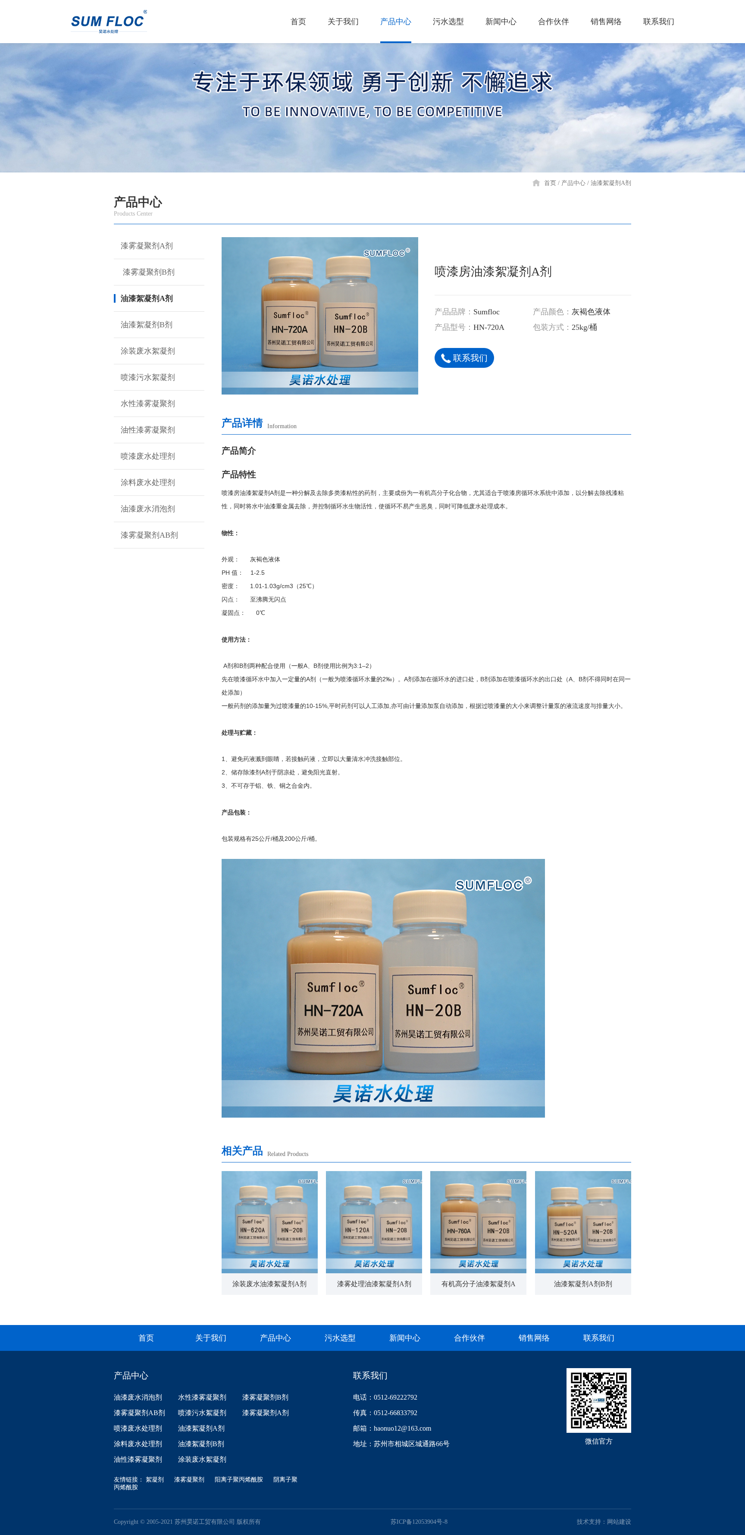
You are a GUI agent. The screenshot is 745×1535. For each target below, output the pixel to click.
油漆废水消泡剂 (148, 508)
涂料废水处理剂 (148, 482)
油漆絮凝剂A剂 (611, 183)
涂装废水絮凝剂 (148, 351)
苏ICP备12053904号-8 (419, 1522)
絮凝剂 (155, 1479)
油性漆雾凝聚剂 (148, 430)
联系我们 (658, 21)
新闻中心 (500, 21)
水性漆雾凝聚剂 (148, 403)
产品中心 (395, 21)
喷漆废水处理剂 (148, 456)
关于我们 (343, 21)
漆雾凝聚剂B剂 (148, 272)
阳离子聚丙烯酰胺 (239, 1479)
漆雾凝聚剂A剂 (147, 245)
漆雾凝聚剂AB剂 (149, 535)
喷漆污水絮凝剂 (148, 377)
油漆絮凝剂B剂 (146, 324)
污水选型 (448, 21)
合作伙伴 (553, 21)
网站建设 (619, 1522)
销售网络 (606, 21)
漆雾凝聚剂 (189, 1479)
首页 (298, 21)
